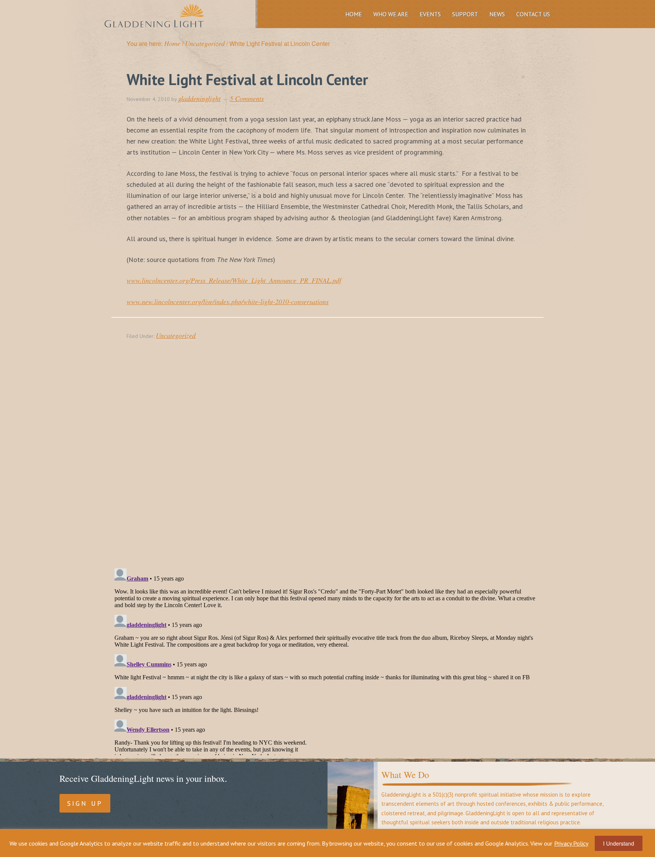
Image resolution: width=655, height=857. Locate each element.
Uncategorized (176, 335)
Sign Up (85, 803)
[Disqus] (327, 463)
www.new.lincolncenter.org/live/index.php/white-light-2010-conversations (228, 301)
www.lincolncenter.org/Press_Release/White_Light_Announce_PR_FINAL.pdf (234, 280)
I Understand (618, 843)
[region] (327, 843)
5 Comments (247, 98)
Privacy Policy (571, 843)
